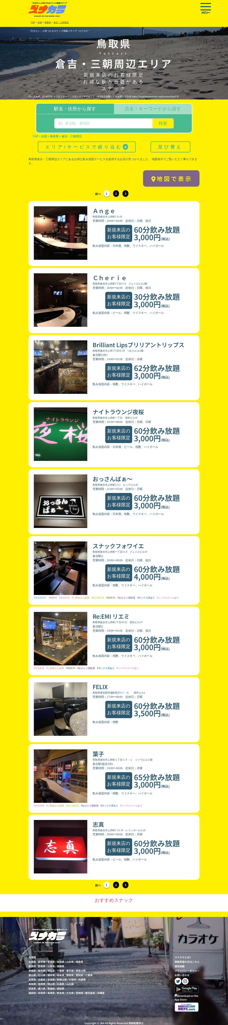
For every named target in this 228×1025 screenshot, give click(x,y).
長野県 (60, 966)
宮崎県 (79, 993)
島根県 (41, 984)
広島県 (60, 984)
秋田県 (60, 961)
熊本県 (60, 993)
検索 (163, 123)
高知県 (60, 988)
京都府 (41, 979)
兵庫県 (82, 979)
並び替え (170, 146)
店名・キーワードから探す (153, 108)
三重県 (89, 975)
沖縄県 (101, 993)
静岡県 (70, 975)
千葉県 (60, 970)
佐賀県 (41, 993)
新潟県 (32, 966)
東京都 (70, 970)
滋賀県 (32, 979)
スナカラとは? (183, 957)
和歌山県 (62, 979)
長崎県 (51, 993)
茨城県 (32, 970)
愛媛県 (51, 988)
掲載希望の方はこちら (187, 961)
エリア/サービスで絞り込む (86, 146)
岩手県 (41, 961)
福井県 (51, 975)
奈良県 (51, 979)
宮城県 (51, 961)
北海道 (32, 957)
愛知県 (79, 975)
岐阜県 (60, 975)
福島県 (79, 961)
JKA (102, 1023)
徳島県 (32, 988)
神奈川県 (81, 970)
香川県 (41, 988)
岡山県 (51, 984)
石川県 (41, 975)
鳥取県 (32, 984)
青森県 (32, 961)
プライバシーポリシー (187, 970)
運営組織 (180, 966)
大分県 (70, 993)
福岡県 (32, 993)
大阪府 (72, 979)
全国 (40, 22)
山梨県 (51, 966)
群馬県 (41, 966)
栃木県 (41, 970)
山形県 (70, 961)
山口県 (70, 984)
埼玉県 (51, 970)
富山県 (32, 975)
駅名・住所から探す (75, 108)
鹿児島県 (90, 993)
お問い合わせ (182, 975)
